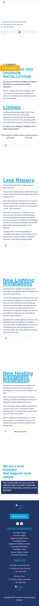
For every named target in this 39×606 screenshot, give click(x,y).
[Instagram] (21, 523)
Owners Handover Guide (19, 552)
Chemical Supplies (19, 535)
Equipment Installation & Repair (19, 544)
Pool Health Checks (19, 541)
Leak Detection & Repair (19, 546)
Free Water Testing (19, 533)
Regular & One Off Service (19, 538)
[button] (19, 32)
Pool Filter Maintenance (19, 555)
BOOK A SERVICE (19, 528)
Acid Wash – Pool (19, 549)
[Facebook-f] (17, 523)
